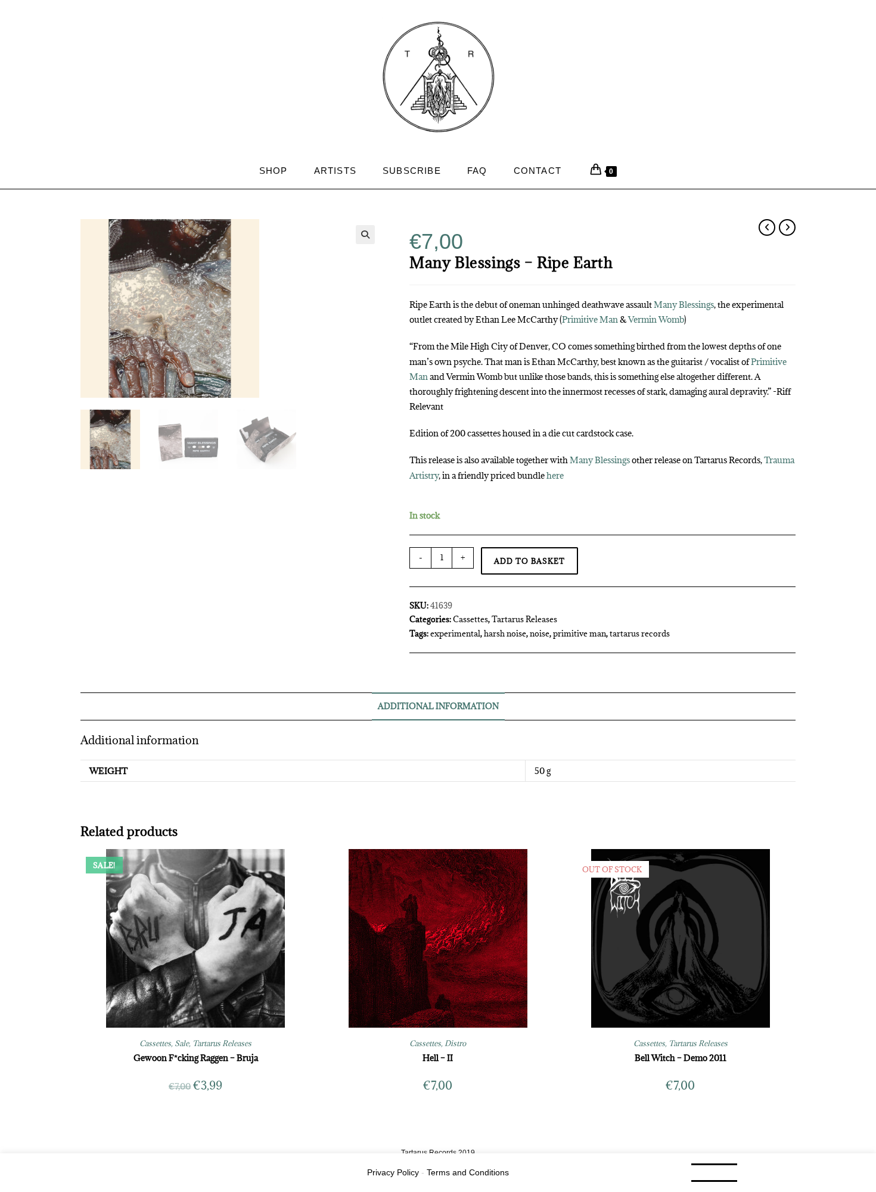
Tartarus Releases (524, 619)
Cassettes (470, 619)
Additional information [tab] (438, 706)
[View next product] (787, 227)
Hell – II (438, 1057)
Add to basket (529, 561)
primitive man (579, 633)
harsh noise (505, 633)
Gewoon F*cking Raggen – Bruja (195, 1057)
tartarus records (640, 633)
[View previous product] (767, 227)
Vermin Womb (656, 319)
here (555, 475)
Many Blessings (684, 304)
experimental (455, 633)
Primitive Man (590, 319)
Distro (455, 1043)
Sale (182, 1043)
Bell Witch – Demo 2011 (680, 1057)
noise (539, 633)
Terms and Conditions (468, 1172)
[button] (365, 234)
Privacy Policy (393, 1172)
